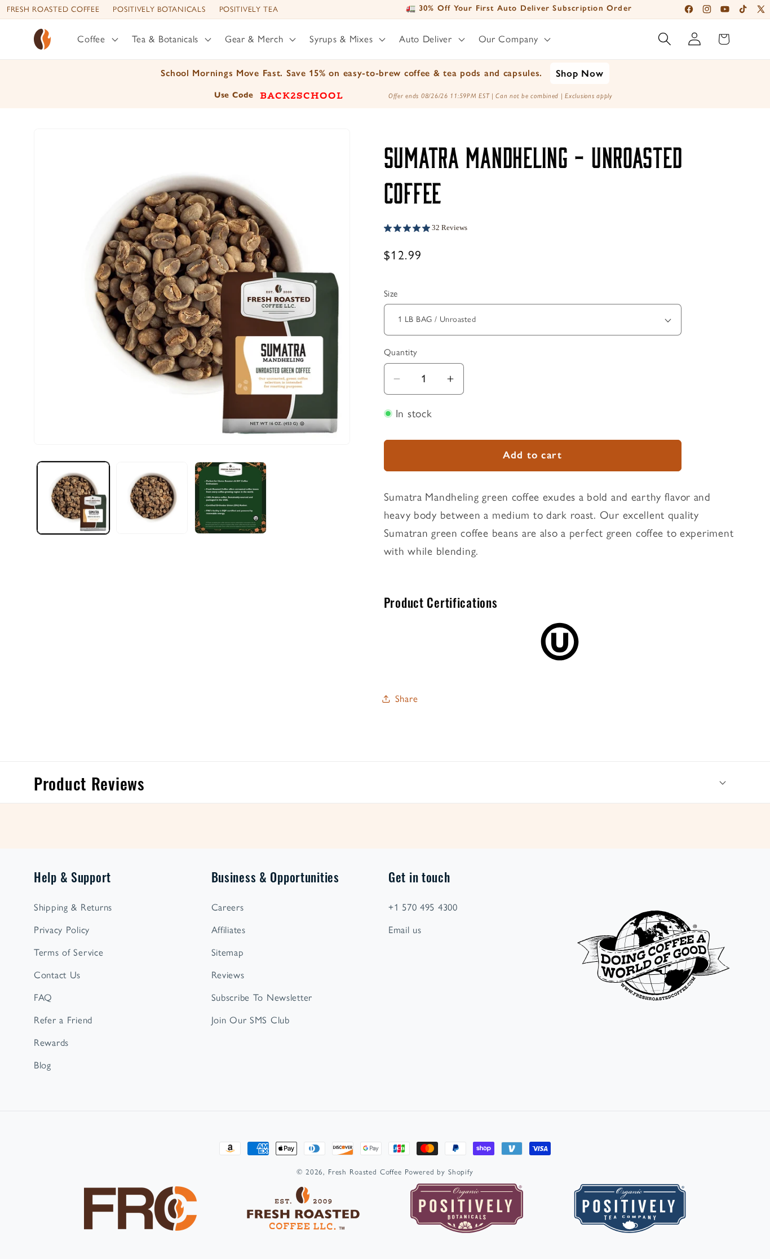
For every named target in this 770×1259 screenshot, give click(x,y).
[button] (96, 39)
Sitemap (227, 952)
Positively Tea (248, 9)
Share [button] (406, 698)
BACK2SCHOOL (301, 94)
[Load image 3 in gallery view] (152, 498)
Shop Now (580, 73)
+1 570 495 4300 (423, 907)
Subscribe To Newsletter (262, 997)
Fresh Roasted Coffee (53, 9)
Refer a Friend (63, 1020)
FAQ (43, 997)
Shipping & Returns (73, 907)
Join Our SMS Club (250, 1020)
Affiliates (228, 929)
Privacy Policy (62, 929)
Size (391, 293)
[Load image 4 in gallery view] (230, 498)
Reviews (228, 974)
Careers (227, 907)
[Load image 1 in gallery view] (73, 498)
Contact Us (57, 974)
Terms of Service (69, 952)
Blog (42, 1065)
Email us (405, 929)
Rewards (51, 1042)
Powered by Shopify (439, 1171)
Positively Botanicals (159, 9)
